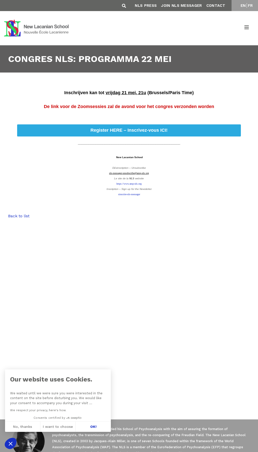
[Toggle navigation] (247, 28)
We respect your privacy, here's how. (38, 410)
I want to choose (58, 427)
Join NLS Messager (181, 5)
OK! (93, 427)
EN (243, 5)
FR (250, 5)
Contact (215, 5)
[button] (11, 443)
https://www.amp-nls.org (129, 183)
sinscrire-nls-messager (129, 194)
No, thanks (22, 427)
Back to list (18, 216)
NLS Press (146, 5)
